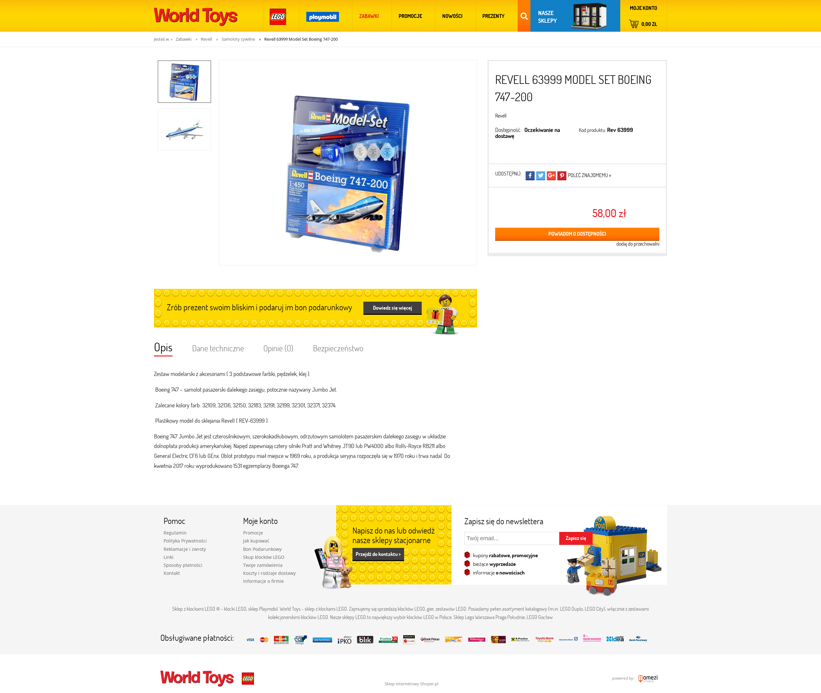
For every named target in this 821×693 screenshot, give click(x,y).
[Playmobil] (323, 16)
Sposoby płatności (183, 565)
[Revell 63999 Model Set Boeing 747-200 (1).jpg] (184, 81)
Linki (169, 557)
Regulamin (175, 533)
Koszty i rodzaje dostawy (269, 573)
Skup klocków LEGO (263, 557)
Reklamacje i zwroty (185, 549)
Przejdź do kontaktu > (378, 553)
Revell (500, 115)
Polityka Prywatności (185, 541)
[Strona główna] (196, 16)
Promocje (253, 533)
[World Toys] (197, 678)
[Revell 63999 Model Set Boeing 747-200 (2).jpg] (184, 129)
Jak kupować (256, 541)
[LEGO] (278, 16)
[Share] (530, 175)
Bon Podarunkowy (262, 549)
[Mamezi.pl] (646, 678)
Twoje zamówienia (263, 565)
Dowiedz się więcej (392, 307)
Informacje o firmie (263, 581)
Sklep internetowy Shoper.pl (411, 684)
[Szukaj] (524, 16)
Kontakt (172, 573)
